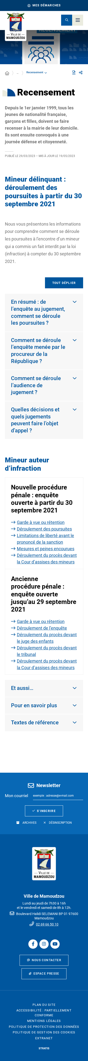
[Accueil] (7, 73)
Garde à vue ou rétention (41, 522)
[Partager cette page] (80, 72)
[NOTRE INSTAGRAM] (44, 944)
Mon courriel (16, 795)
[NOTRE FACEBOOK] (33, 944)
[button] (66, 20)
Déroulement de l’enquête (42, 628)
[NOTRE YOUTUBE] (55, 944)
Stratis (44, 1048)
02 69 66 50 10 (47, 924)
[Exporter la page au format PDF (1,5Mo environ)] (73, 72)
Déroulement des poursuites (44, 528)
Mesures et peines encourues (45, 548)
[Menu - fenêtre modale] (77, 20)
